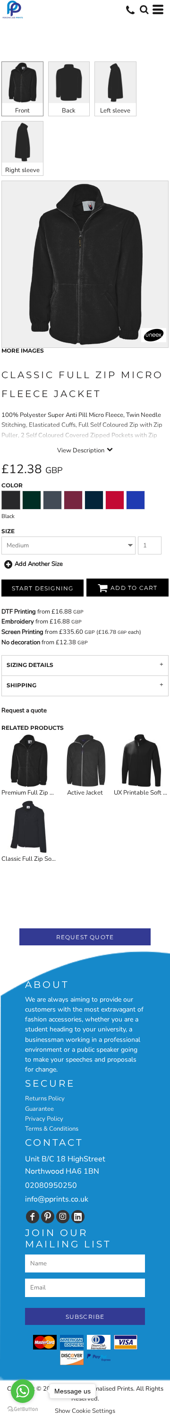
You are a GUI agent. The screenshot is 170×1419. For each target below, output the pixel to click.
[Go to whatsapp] (22, 1391)
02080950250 (51, 1185)
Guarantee (39, 1109)
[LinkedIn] (78, 1216)
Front (22, 110)
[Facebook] (32, 1216)
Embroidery (17, 621)
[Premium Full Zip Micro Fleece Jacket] (28, 760)
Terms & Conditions (51, 1129)
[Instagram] (62, 1216)
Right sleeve (22, 170)
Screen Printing (22, 632)
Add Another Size (39, 564)
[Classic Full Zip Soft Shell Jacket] (28, 826)
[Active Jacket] (85, 760)
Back (69, 110)
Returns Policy (45, 1098)
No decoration (20, 642)
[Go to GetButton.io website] (23, 1409)
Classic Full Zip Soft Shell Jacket (45, 859)
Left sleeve (115, 110)
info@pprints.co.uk (56, 1199)
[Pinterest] (47, 1216)
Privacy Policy (44, 1119)
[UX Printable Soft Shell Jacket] (141, 760)
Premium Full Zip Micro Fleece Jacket (51, 792)
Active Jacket (85, 792)
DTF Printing (18, 611)
